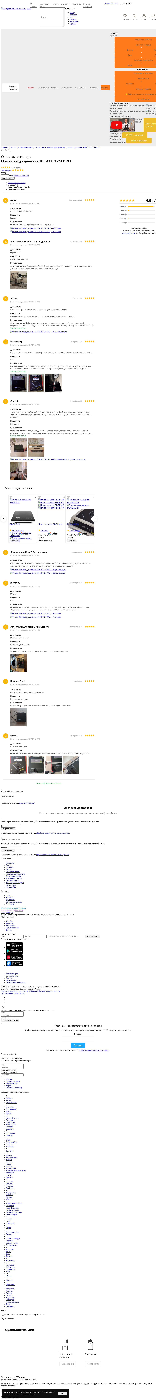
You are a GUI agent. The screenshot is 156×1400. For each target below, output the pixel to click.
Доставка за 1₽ (44, 4)
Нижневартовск (12, 1210)
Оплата (56, 4)
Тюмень (9, 1256)
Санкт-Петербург (13, 1081)
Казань (9, 1155)
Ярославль (10, 1285)
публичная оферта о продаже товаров (44, 991)
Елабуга (9, 1144)
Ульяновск (10, 1260)
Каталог (13, 147)
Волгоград (10, 1122)
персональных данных (71, 936)
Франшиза (10, 900)
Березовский (11, 1109)
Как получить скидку (15, 883)
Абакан (9, 1098)
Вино (130, 65)
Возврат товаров (13, 872)
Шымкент (10, 1306)
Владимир (10, 1120)
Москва (9, 1079)
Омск (8, 1221)
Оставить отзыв (12, 880)
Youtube (9, 921)
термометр (74, 21)
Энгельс (9, 1280)
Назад (7, 150)
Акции (31, 87)
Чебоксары (10, 1267)
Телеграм (10, 923)
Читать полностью (18, 328)
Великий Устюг (12, 1118)
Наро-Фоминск (12, 1208)
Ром (130, 55)
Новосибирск (11, 1214)
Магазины (10, 863)
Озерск (9, 1219)
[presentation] (3, 519)
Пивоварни (94, 87)
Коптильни (80, 87)
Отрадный (10, 1223)
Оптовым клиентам (14, 902)
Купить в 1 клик (8, 178)
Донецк (9, 1135)
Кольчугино (11, 1168)
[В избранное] (11, 497)
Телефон (4, 826)
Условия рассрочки (14, 878)
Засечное (9, 1151)
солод (72, 13)
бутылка (73, 19)
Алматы (9, 1291)
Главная (4, 147)
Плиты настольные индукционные (50, 147)
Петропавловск (12, 1302)
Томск (8, 1252)
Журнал (104, 87)
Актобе (9, 1295)
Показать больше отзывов (48, 783)
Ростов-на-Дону (12, 1232)
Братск (8, 1111)
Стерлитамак (11, 1245)
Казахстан (10, 1289)
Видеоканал (11, 980)
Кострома (10, 1173)
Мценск (9, 1199)
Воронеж (9, 1129)
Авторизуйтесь (128, 233)
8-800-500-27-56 (111, 3)
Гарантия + (77, 4)
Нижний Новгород (14, 1088)
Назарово (10, 1206)
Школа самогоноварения (16, 982)
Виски (130, 50)
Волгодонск (11, 1125)
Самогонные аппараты (48, 87)
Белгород (10, 1107)
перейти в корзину (27, 803)
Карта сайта (11, 887)
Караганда (10, 1297)
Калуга (9, 1160)
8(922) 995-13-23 (8, 908)
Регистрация (11, 885)
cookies (17, 1392)
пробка (73, 24)
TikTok (8, 930)
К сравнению (68, 1363)
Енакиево (10, 1146)
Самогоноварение (26, 147)
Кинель (9, 1162)
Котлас (9, 1175)
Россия (33, 3)
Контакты (10, 897)
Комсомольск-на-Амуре (16, 1171)
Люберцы (10, 1188)
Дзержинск (10, 1133)
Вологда (9, 1127)
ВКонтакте (10, 925)
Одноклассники (12, 928)
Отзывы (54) (6, 171)
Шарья (8, 1276)
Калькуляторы (12, 974)
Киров (8, 1086)
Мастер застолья (87, 4)
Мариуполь (10, 1192)
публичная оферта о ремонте (13, 993)
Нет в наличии (45, 540)
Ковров (9, 1166)
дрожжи (73, 15)
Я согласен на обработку (63, 936)
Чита (8, 1271)
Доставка (10, 867)
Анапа (8, 1100)
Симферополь (11, 1243)
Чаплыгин (10, 1265)
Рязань (8, 1234)
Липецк (9, 1184)
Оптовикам (65, 4)
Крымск (9, 1177)
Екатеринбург (11, 1083)
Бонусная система (13, 876)
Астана (9, 1293)
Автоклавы (67, 87)
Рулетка (9, 978)
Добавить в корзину (20, 176)
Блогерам (10, 904)
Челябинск (10, 1269)
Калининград (11, 1157)
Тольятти (9, 1249)
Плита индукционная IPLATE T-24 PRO (83, 147)
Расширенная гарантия (15, 874)
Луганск (9, 1186)
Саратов (9, 1241)
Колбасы (130, 83)
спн (71, 17)
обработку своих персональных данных (52, 833)
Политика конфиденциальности (14, 991)
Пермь (8, 1228)
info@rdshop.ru (7, 913)
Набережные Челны (14, 1203)
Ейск (8, 1140)
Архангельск (11, 1103)
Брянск (9, 1114)
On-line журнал (12, 976)
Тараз (8, 1304)
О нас (8, 895)
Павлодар (10, 1300)
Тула (8, 1254)
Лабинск (9, 1182)
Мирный (9, 1195)
